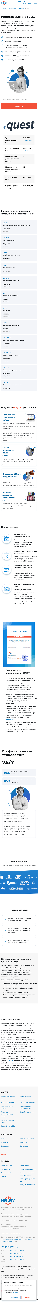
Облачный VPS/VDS (27, 1102)
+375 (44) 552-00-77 (17, 1253)
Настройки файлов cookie (10, 1233)
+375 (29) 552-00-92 (17, 1250)
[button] (19, 919)
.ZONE (5, 223)
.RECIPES (6, 278)
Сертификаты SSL (8, 1126)
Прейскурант (28, 140)
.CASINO (6, 368)
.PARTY (5, 383)
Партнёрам (24, 1166)
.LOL (4, 293)
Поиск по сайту (7, 1166)
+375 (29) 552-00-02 (17, 1259)
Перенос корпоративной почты (7, 1114)
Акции (4, 1154)
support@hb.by (11, 719)
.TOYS (5, 308)
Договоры (5, 1146)
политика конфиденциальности (12, 1239)
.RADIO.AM (7, 353)
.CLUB (5, 253)
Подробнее (15, 1292)
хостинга (10, 1061)
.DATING (6, 238)
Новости (23, 1142)
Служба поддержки (28, 1169)
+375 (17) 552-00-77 (17, 1256)
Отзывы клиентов (27, 1139)
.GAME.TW (6, 338)
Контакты (4, 1142)
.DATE (5, 265)
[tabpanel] (19, 155)
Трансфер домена (8, 1102)
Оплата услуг (6, 1169)
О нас (3, 1139)
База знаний (6, 1173)
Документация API (27, 1185)
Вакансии (24, 1146)
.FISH (5, 323)
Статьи (3, 1176)
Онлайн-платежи (26, 1112)
